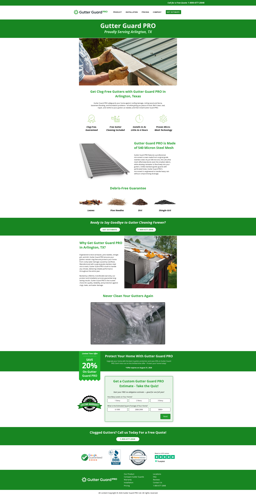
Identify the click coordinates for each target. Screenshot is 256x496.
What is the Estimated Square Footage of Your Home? (127, 406)
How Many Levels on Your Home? (119, 397)
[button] (117, 12)
